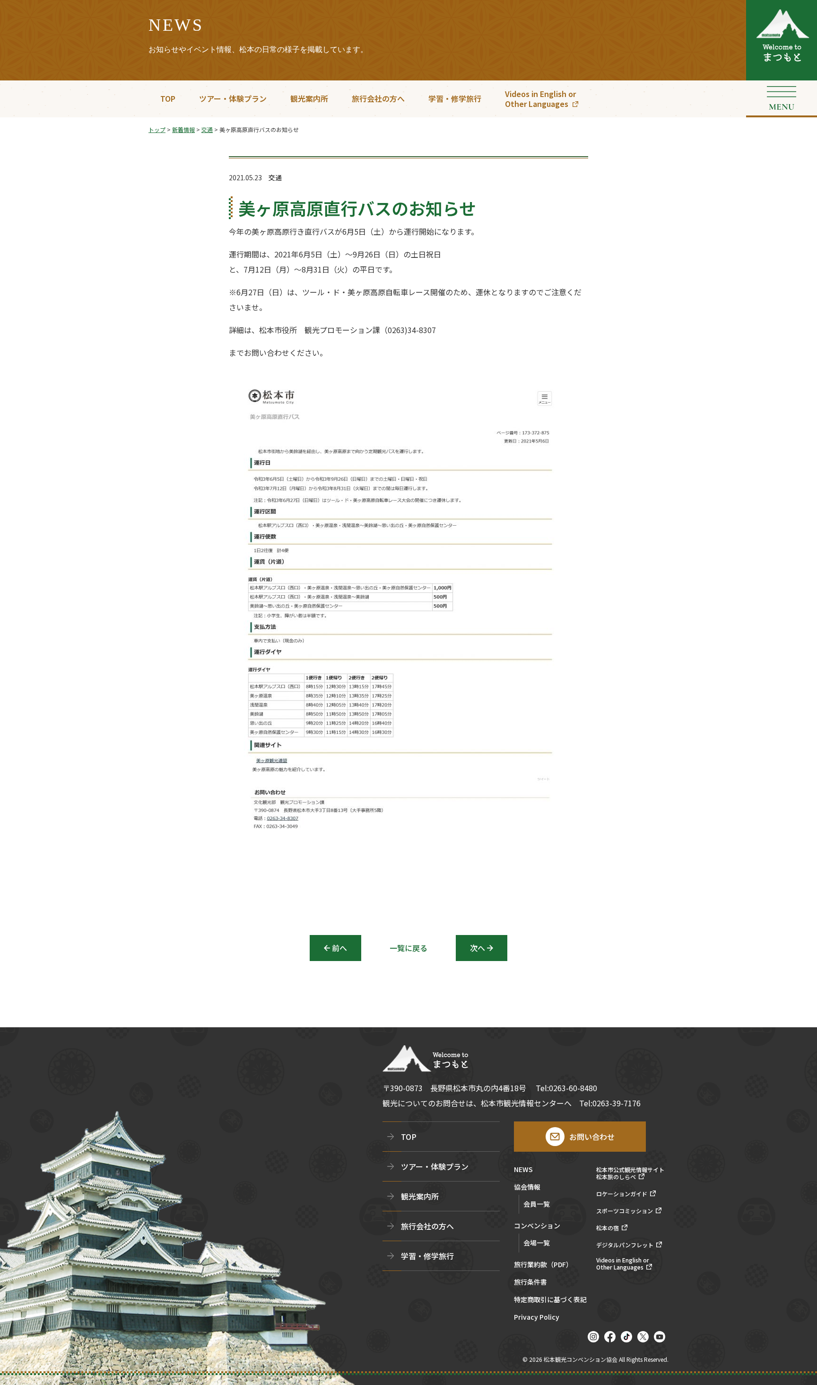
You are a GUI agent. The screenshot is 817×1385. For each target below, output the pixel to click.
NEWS (523, 1170)
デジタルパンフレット (624, 1245)
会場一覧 (536, 1242)
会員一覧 (536, 1204)
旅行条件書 (530, 1283)
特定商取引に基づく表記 (550, 1300)
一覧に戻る (408, 947)
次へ (477, 947)
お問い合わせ (592, 1136)
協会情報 (527, 1187)
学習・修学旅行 (454, 98)
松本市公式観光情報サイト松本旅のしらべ (630, 1173)
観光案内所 (309, 98)
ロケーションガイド (621, 1194)
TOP (167, 98)
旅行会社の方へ (378, 98)
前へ (339, 947)
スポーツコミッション (624, 1211)
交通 (275, 177)
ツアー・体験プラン (233, 98)
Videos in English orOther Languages (540, 98)
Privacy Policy (536, 1318)
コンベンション (537, 1226)
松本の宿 (607, 1228)
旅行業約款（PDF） (543, 1265)
